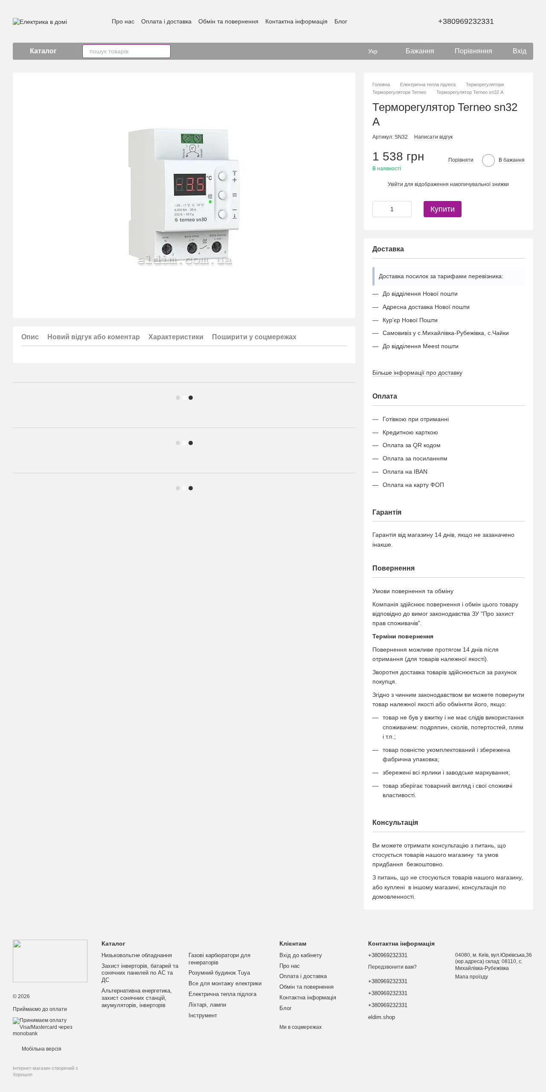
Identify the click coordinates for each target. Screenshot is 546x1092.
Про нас (123, 21)
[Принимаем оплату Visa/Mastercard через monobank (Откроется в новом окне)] (51, 1027)
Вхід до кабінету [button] (300, 955)
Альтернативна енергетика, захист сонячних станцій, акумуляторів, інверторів (137, 997)
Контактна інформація (296, 21)
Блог (340, 21)
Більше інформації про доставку (417, 372)
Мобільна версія (40, 1049)
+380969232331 (466, 21)
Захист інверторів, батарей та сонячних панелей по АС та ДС (140, 973)
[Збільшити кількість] (405, 209)
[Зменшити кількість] (379, 209)
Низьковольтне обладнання (137, 955)
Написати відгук (433, 137)
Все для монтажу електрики (225, 983)
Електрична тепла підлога (222, 994)
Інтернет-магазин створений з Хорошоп (45, 1071)
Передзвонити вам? (392, 967)
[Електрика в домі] (50, 961)
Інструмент (203, 1015)
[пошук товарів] (164, 51)
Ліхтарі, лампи (207, 1005)
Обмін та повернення (228, 21)
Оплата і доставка (166, 21)
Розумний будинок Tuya (219, 973)
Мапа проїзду (471, 977)
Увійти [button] (395, 184)
